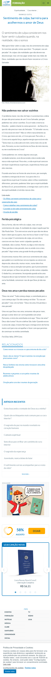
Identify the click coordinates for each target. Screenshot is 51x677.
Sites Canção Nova (48, 3)
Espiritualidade (19, 10)
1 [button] (15, 592)
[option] (25, 570)
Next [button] (47, 570)
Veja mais (25, 474)
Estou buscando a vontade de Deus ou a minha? (25, 408)
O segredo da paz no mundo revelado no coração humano (22, 426)
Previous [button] (4, 570)
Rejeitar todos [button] (30, 668)
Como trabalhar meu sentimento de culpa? (20, 205)
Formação (9, 616)
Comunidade (10, 634)
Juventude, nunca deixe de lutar (18, 458)
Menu (43, 3)
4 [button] (30, 592)
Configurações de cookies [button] (13, 668)
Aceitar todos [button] (10, 671)
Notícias (8, 619)
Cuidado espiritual (12, 435)
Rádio (30, 616)
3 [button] (25, 592)
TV (29, 612)
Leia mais (7, 664)
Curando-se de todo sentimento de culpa (19, 209)
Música (8, 623)
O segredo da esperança (15, 451)
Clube (7, 627)
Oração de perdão (10, 212)
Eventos (8, 612)
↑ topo (25, 609)
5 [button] (35, 592)
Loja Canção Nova (14, 545)
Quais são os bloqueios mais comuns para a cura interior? (25, 417)
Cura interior (32, 10)
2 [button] (20, 592)
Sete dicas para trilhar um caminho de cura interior (23, 443)
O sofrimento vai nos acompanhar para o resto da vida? (24, 466)
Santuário (9, 630)
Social (7, 638)
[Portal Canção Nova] (6, 3)
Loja (30, 619)
